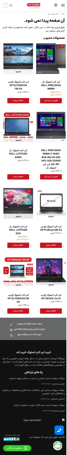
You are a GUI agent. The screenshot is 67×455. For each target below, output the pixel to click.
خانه (63, 14)
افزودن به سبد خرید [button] (51, 100)
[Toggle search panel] (10, 5)
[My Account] (56, 5)
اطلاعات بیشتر (18, 100)
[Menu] (60, 5)
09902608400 (46, 384)
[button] (4, 5)
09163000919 (48, 410)
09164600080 (45, 399)
